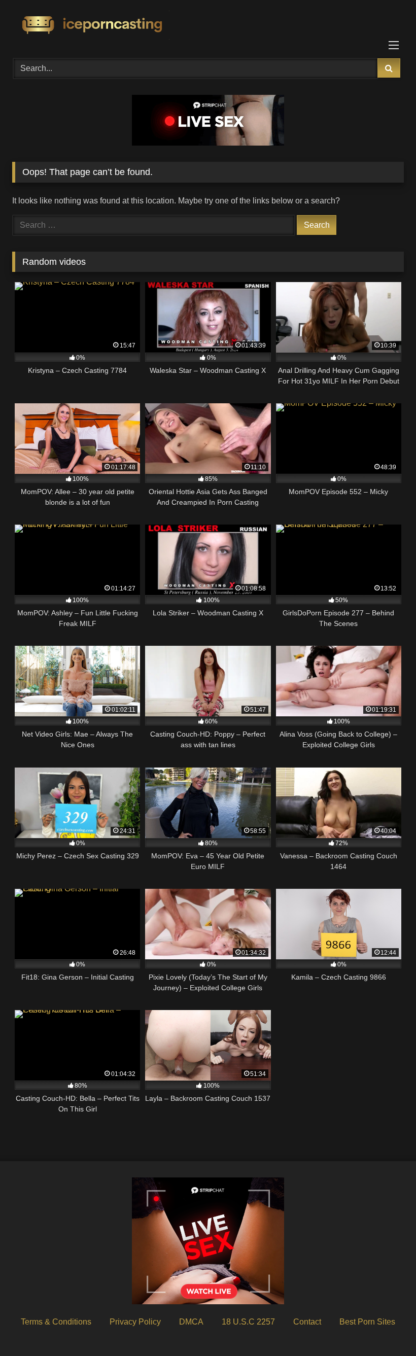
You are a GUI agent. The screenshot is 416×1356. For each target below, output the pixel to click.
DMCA (191, 1321)
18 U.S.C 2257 (248, 1321)
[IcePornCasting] (208, 25)
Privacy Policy (135, 1321)
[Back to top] (384, 1326)
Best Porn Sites (367, 1321)
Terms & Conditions (56, 1321)
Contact (307, 1321)
